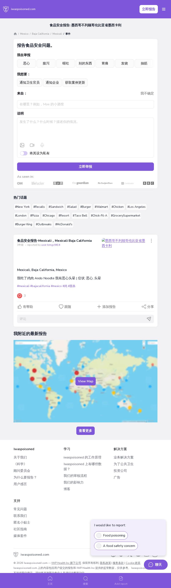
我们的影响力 (74, 482)
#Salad (72, 207)
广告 (117, 477)
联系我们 (20, 516)
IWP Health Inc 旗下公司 (66, 563)
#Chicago (49, 216)
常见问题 (20, 509)
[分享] (151, 240)
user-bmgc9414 (50, 245)
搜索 (85, 583)
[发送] (148, 318)
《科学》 (20, 464)
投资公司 (120, 470)
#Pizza (34, 216)
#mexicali (23, 286)
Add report (121, 583)
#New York (22, 207)
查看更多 (85, 430)
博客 (67, 489)
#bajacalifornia (40, 286)
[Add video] (32, 145)
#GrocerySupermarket (125, 216)
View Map (85, 381)
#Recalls (39, 207)
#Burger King (23, 224)
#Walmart (101, 207)
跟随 (67, 307)
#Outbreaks (44, 224)
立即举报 (85, 166)
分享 (150, 307)
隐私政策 (105, 563)
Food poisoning (114, 535)
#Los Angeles (136, 207)
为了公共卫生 (124, 464)
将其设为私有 (40, 153)
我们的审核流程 (75, 475)
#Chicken (118, 207)
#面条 (71, 286)
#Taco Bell (80, 216)
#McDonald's (63, 224)
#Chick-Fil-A (99, 216)
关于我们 (20, 457)
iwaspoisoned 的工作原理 (82, 457)
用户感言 (20, 484)
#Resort (64, 216)
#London (20, 216)
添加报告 (109, 307)
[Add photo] (22, 145)
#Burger (85, 207)
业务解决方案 (124, 457)
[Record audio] (42, 145)
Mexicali (57, 33)
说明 (20, 113)
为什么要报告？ (25, 477)
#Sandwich (56, 207)
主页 (50, 583)
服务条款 (118, 563)
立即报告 (148, 9)
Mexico (24, 33)
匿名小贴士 (22, 522)
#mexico (56, 286)
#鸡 (65, 286)
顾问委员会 (22, 470)
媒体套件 (20, 536)
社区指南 (20, 529)
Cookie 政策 (133, 563)
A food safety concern (119, 546)
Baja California (40, 33)
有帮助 (28, 307)
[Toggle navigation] (164, 9)
